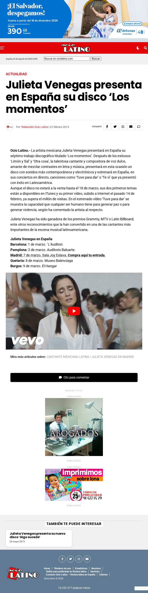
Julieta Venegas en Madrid (112, 356)
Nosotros (96, 568)
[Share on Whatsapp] (122, 126)
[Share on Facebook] (107, 126)
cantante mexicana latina (68, 356)
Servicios (95, 571)
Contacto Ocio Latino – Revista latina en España (70, 574)
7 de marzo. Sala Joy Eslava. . (58, 255)
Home (47, 568)
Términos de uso (62, 568)
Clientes (103, 574)
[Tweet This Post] (115, 126)
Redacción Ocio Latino (34, 126)
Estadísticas (81, 568)
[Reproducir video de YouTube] (74, 311)
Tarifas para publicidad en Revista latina (66, 571)
